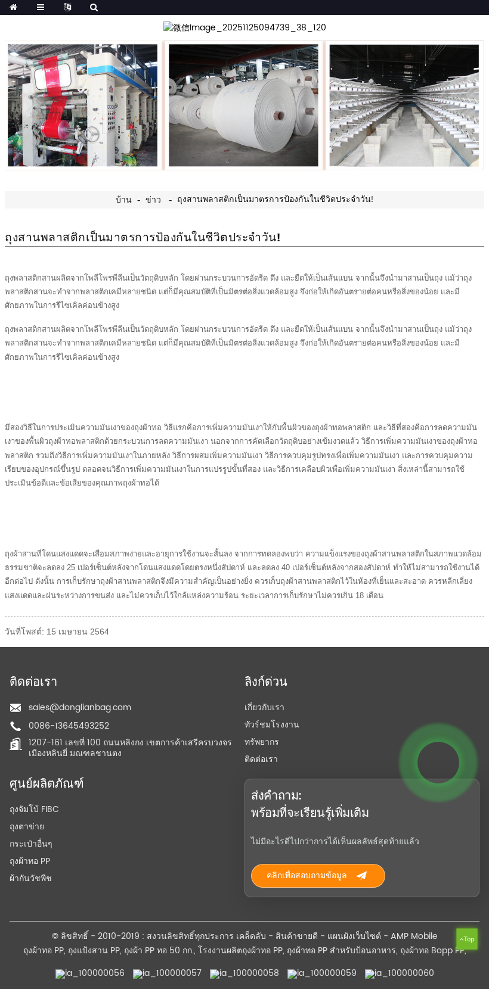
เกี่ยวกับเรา (264, 707)
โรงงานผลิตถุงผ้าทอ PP (240, 950)
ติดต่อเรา (261, 759)
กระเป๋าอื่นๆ (31, 844)
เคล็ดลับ (251, 936)
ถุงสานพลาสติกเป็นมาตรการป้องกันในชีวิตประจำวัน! (275, 199)
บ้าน (124, 200)
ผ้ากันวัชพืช (31, 878)
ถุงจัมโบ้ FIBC (34, 809)
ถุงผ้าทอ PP (30, 861)
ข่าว (153, 200)
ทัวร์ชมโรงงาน (271, 725)
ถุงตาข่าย (27, 827)
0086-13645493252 (69, 726)
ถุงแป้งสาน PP (94, 950)
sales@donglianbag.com (80, 707)
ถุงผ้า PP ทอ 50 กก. (159, 950)
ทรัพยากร (261, 742)
